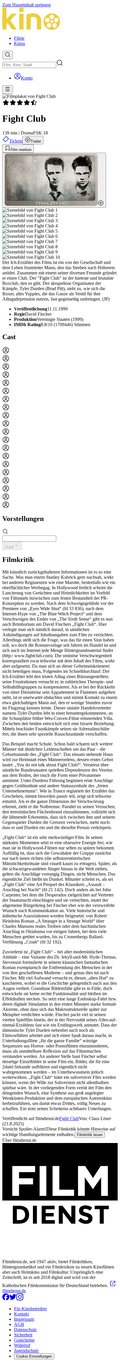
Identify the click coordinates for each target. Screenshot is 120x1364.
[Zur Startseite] (60, 19)
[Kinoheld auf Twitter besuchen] (12, 1298)
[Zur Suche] (7, 55)
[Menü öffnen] (7, 89)
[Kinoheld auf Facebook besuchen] (5, 1298)
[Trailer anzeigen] (54, 180)
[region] (60, 428)
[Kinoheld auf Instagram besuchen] (19, 1298)
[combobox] (29, 65)
